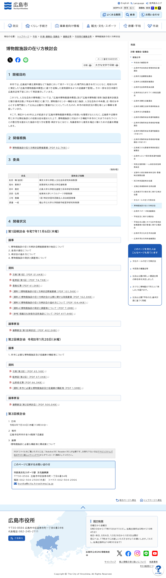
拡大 (131, 8)
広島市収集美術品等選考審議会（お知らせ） (147, 132)
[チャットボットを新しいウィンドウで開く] (158, 575)
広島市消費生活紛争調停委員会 (147, 106)
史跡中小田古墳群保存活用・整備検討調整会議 (147, 174)
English (125, 3)
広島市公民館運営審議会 (144, 82)
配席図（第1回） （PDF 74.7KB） (30, 280)
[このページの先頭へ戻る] (83, 508)
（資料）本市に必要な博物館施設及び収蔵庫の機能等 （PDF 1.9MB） (47, 388)
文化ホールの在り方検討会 (144, 200)
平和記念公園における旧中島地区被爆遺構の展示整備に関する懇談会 (147, 225)
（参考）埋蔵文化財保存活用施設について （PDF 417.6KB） (43, 314)
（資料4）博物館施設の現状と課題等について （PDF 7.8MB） (43, 308)
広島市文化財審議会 (142, 112)
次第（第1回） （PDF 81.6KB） (28, 274)
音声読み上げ (155, 3)
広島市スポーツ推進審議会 (144, 211)
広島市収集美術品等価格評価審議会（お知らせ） (147, 140)
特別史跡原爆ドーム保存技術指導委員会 (147, 165)
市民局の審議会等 (83, 37)
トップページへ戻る (153, 500)
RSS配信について (149, 566)
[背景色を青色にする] (152, 8)
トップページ (23, 37)
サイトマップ (110, 562)
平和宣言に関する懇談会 (144, 216)
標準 (126, 8)
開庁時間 (98, 521)
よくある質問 (113, 14)
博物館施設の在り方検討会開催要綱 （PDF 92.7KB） (40, 148)
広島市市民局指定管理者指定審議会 (147, 69)
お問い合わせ (153, 14)
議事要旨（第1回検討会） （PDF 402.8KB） (35, 330)
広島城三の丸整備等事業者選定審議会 (147, 149)
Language (138, 3)
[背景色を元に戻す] (148, 8)
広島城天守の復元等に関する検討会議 (147, 193)
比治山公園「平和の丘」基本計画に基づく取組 (145, 298)
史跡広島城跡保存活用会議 (145, 186)
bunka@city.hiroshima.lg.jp (35, 484)
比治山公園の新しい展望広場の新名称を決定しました (145, 277)
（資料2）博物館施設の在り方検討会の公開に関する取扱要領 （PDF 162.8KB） (52, 297)
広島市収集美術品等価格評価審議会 (147, 124)
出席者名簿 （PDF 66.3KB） (28, 382)
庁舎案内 (19, 538)
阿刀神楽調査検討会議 (143, 181)
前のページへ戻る (127, 500)
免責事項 (153, 562)
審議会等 (67, 37)
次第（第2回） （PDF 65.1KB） (28, 371)
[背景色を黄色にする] (156, 8)
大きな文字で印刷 (104, 65)
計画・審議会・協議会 (50, 37)
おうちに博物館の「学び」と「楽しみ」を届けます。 (146, 288)
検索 (132, 14)
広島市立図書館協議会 (143, 76)
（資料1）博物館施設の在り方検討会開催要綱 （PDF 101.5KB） (44, 291)
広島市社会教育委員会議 (144, 87)
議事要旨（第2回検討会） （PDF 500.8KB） (35, 405)
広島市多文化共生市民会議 (145, 233)
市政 (35, 37)
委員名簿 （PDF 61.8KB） (26, 286)
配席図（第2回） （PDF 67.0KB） (30, 377)
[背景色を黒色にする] (159, 8)
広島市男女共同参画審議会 (145, 238)
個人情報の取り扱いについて (132, 562)
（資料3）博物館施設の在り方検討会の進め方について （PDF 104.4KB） (49, 303)
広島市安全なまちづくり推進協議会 (147, 94)
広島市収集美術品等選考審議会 (147, 117)
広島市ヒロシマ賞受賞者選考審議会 (147, 157)
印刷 (86, 65)
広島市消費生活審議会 (143, 101)
